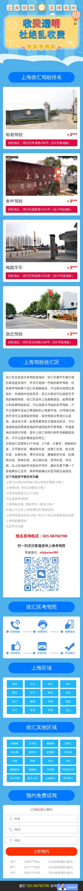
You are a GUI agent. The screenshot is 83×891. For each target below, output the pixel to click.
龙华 (50, 760)
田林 (32, 760)
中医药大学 (68, 769)
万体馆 (50, 769)
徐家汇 (68, 743)
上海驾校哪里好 (16, 520)
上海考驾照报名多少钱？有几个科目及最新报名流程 (40, 515)
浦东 (14, 684)
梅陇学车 (14, 267)
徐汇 (68, 684)
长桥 (14, 760)
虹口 (14, 701)
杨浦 (32, 701)
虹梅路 (50, 752)
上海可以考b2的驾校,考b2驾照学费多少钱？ (35, 482)
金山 (68, 710)
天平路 (32, 743)
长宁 (32, 692)
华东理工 (68, 778)
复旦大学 (32, 778)
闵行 (50, 684)
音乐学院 (15, 778)
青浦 (32, 710)
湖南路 (15, 743)
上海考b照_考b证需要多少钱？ (26, 487)
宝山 (32, 684)
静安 (50, 692)
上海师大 (50, 778)
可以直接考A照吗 (17, 498)
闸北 (68, 692)
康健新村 (15, 769)
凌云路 (68, 752)
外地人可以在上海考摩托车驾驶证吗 (29, 509)
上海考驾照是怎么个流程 (22, 493)
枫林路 (50, 743)
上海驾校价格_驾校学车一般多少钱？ (30, 504)
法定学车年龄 (15, 526)
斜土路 (15, 752)
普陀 (14, 692)
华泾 (68, 760)
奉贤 (50, 710)
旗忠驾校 (14, 334)
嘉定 (68, 701)
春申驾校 (14, 201)
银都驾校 (14, 134)
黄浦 (50, 701)
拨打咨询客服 (41, 886)
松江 (14, 710)
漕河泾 (32, 752)
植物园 (32, 769)
